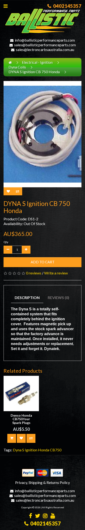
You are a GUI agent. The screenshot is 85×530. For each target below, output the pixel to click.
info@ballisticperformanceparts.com (45, 40)
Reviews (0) (58, 297)
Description (27, 297)
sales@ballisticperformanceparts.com (45, 45)
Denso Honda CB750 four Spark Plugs (21, 419)
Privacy (21, 482)
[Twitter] (37, 516)
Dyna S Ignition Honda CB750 (37, 450)
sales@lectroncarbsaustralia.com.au (45, 49)
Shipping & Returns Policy (49, 482)
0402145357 (66, 6)
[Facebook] (30, 516)
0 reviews (33, 273)
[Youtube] (53, 516)
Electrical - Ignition (37, 62)
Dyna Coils (17, 67)
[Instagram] (45, 516)
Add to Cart (43, 262)
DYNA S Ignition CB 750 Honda (34, 71)
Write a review (56, 273)
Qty (6, 242)
